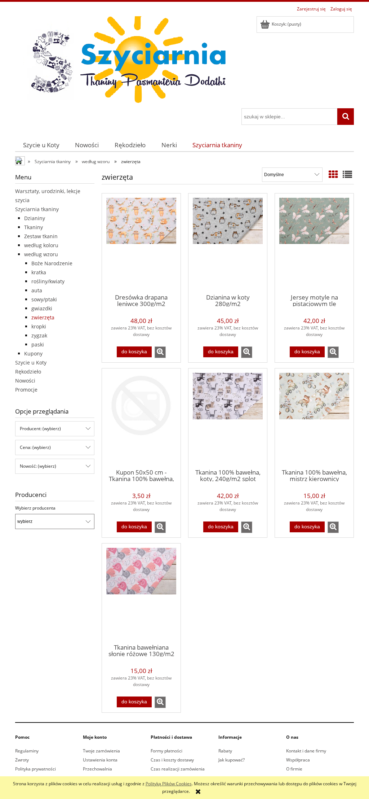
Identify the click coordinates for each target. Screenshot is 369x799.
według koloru (41, 245)
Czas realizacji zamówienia (178, 769)
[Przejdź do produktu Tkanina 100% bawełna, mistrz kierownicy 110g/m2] (314, 418)
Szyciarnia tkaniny (37, 209)
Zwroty (22, 760)
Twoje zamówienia (101, 751)
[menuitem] (41, 145)
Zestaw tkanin (41, 236)
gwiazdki (41, 308)
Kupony (33, 353)
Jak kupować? (231, 760)
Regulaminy (27, 751)
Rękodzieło (28, 371)
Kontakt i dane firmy (306, 751)
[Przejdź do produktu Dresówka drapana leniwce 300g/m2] (141, 243)
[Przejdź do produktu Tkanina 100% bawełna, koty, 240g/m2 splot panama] (228, 418)
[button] (160, 352)
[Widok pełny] (347, 174)
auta (36, 290)
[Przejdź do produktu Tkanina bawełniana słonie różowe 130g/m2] (141, 593)
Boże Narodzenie (51, 263)
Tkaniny (33, 227)
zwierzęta (42, 317)
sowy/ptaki (44, 299)
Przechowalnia (97, 769)
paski (37, 344)
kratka (38, 272)
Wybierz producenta (35, 508)
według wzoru (41, 254)
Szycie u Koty (30, 362)
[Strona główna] (123, 61)
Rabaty (225, 751)
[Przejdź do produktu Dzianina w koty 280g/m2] (228, 243)
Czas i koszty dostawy (172, 760)
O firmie (294, 769)
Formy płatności (166, 751)
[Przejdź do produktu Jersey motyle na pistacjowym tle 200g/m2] (314, 243)
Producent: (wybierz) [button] (40, 428)
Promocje (26, 389)
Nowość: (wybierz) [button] (38, 466)
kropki (38, 326)
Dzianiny (34, 218)
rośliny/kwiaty (48, 281)
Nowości (25, 380)
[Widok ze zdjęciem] (333, 174)
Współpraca (298, 760)
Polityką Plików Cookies (169, 784)
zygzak (39, 335)
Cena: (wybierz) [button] (35, 447)
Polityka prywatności (35, 769)
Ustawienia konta (100, 760)
